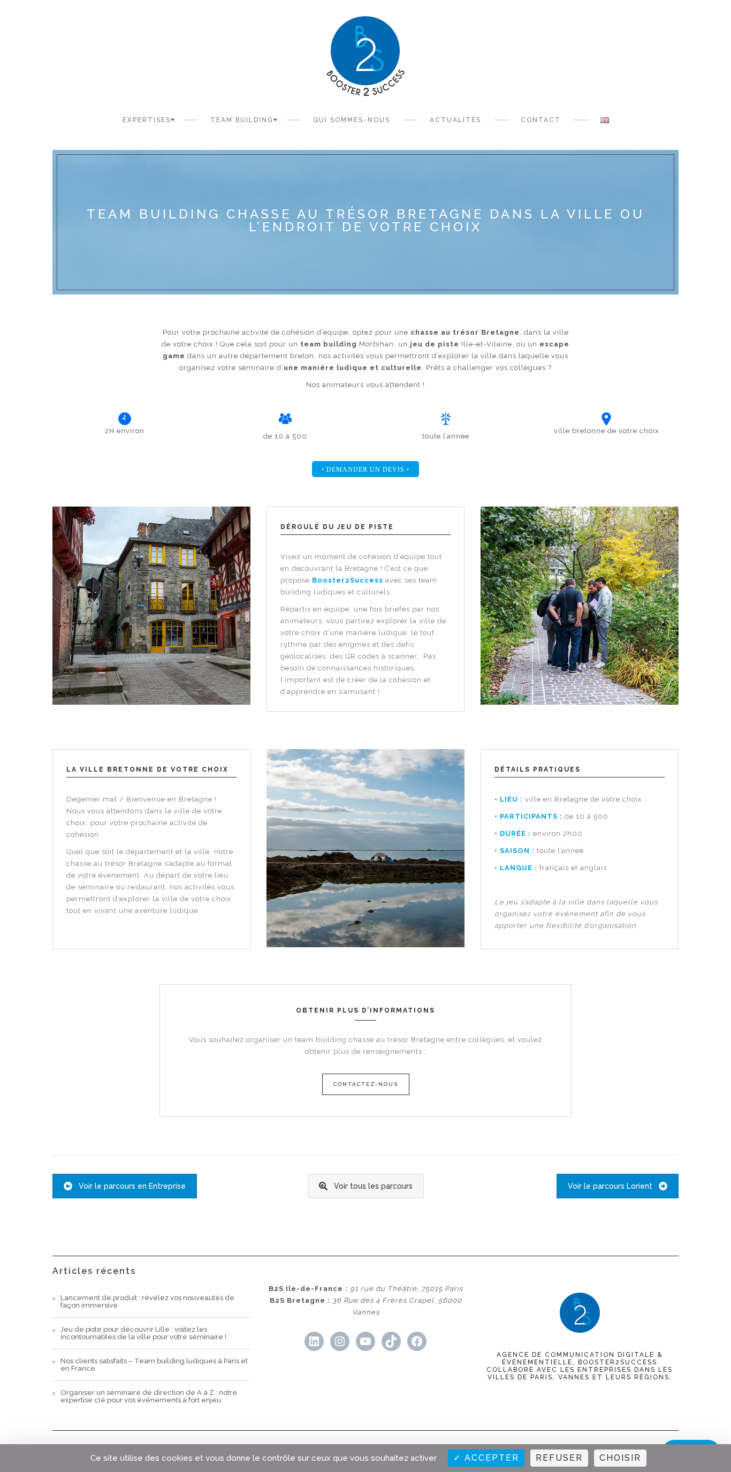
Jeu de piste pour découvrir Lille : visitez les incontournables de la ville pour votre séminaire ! (143, 1333)
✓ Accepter (486, 1458)
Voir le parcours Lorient (610, 1186)
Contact (541, 120)
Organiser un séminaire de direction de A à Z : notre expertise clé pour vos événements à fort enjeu (148, 1396)
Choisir (620, 1458)
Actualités (455, 120)
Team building (241, 120)
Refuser (559, 1458)
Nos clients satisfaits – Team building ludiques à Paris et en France (154, 1364)
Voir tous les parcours (373, 1186)
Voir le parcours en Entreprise (132, 1186)
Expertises (147, 120)
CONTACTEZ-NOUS (365, 1084)
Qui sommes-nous (351, 120)
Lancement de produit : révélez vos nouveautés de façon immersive (147, 1301)
